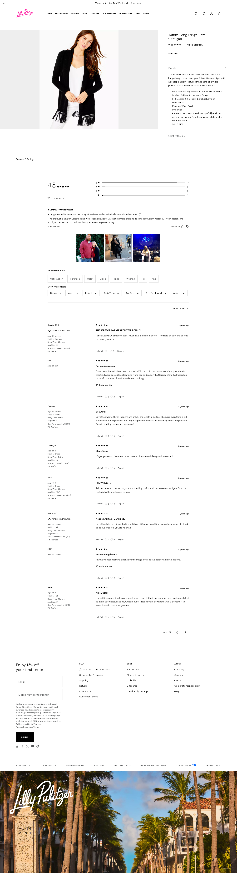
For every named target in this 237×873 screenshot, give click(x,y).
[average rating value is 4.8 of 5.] (175, 44)
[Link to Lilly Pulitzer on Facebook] (22, 746)
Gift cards (132, 685)
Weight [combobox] (176, 293)
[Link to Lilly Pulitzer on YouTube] (32, 746)
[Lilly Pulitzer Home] (25, 13)
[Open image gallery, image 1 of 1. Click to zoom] (79, 79)
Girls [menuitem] (84, 13)
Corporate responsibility (187, 685)
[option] (79, 79)
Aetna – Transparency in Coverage (153, 765)
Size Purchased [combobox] (154, 293)
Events (177, 680)
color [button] (90, 278)
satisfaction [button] (56, 278)
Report (120, 351)
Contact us (85, 691)
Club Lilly (131, 680)
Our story (179, 669)
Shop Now (135, 3)
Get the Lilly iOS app (137, 691)
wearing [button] (130, 278)
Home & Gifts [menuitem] (126, 13)
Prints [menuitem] (146, 13)
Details (172, 68)
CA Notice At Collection (122, 765)
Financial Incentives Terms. (27, 727)
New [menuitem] (50, 13)
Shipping (83, 680)
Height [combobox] (88, 293)
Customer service (88, 696)
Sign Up (25, 737)
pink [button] (154, 278)
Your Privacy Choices (183, 765)
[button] (232, 3)
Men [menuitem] (138, 13)
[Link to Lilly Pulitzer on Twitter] (27, 746)
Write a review (55, 198)
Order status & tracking (91, 675)
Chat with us (175, 135)
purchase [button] (75, 278)
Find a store (133, 669)
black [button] (103, 278)
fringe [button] (116, 278)
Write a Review (195, 44)
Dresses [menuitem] (95, 13)
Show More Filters (57, 286)
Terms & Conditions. (24, 707)
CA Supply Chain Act (213, 765)
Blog (176, 691)
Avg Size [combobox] (130, 293)
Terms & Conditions (48, 765)
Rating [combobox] (53, 293)
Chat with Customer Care (96, 669)
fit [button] (143, 278)
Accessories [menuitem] (109, 13)
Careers (178, 675)
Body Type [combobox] (109, 293)
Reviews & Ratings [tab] (25, 159)
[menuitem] (196, 13)
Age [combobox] (70, 293)
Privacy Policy (47, 704)
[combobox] (179, 308)
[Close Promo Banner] (4, 3)
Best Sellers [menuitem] (61, 13)
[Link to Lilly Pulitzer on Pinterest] (37, 746)
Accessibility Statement (75, 765)
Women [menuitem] (75, 13)
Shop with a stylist (136, 675)
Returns (83, 685)
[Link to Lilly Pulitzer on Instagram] (17, 746)
